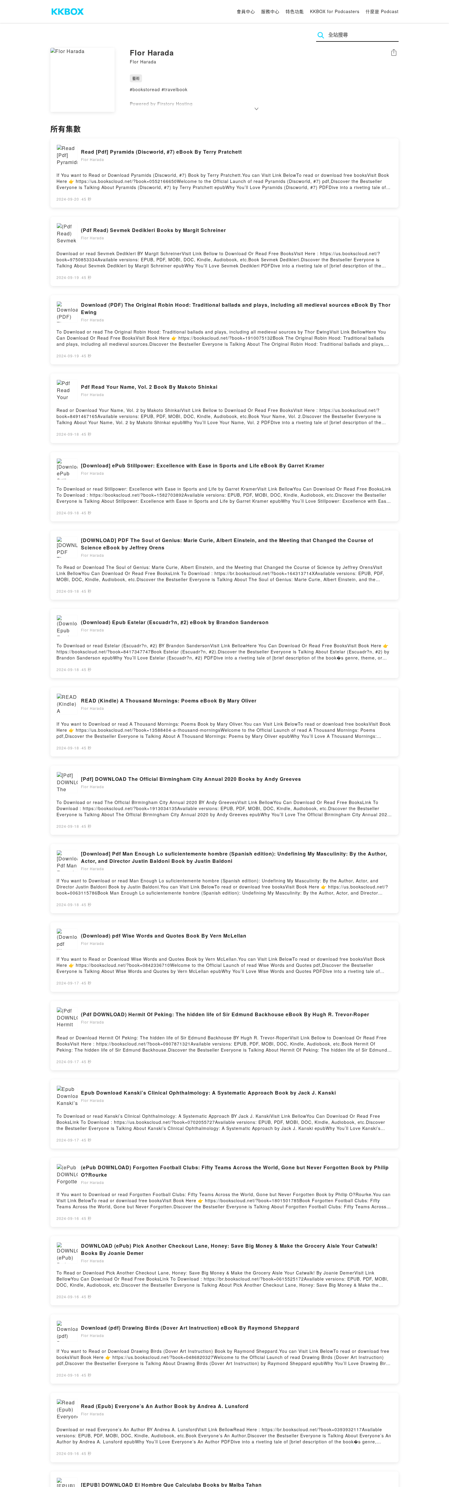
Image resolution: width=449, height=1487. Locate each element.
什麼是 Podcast (382, 11)
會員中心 (246, 11)
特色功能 (295, 11)
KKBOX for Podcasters (335, 11)
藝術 (136, 78)
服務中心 (270, 11)
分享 (394, 53)
